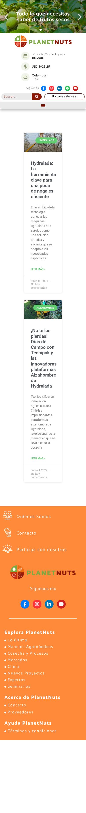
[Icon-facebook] (43, 88)
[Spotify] (67, 88)
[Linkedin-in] (59, 88)
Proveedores (64, 96)
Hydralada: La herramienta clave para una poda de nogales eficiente (43, 180)
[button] (6, 17)
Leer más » (38, 269)
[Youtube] (75, 88)
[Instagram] (51, 88)
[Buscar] (37, 96)
